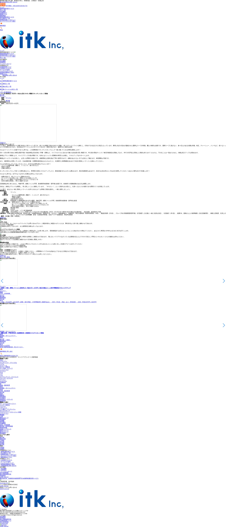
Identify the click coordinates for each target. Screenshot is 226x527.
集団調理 (3, 433)
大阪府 (2, 447)
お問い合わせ (12, 75)
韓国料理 (3, 401)
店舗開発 (3, 423)
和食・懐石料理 (5, 385)
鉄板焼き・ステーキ (6, 399)
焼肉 (1, 394)
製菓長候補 (3, 427)
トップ (2, 7)
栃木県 (2, 444)
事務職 (2, 415)
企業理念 (3, 62)
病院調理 (3, 396)
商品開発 (3, 419)
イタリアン (3, 361)
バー (1, 374)
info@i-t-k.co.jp (4, 489)
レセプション (4, 413)
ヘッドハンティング (6, 71)
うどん (2, 364)
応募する (3, 143)
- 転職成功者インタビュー (8, 454)
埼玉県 (2, 441)
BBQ (1, 360)
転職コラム (3, 14)
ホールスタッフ (5, 410)
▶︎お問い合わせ (12, 2)
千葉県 (2, 440)
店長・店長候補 (5, 425)
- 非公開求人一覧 (5, 453)
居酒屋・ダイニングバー (8, 388)
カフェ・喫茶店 (5, 367)
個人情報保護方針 (5, 474)
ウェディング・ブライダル (8, 362)
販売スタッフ (4, 432)
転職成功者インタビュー (8, 20)
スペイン (3, 371)
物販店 (2, 395)
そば (1, 372)
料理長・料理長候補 (6, 426)
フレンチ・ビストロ (6, 378)
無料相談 (3, 15)
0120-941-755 (16, 6)
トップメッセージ (5, 63)
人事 (1, 416)
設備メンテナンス (5, 429)
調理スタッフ (4, 430)
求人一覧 (3, 10)
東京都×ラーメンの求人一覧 (9, 89)
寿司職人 (3, 422)
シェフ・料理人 (5, 405)
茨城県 (2, 443)
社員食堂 (3, 398)
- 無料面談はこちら (6, 457)
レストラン (3, 381)
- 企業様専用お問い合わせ (8, 465)
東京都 (2, 95)
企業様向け (3, 13)
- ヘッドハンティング (7, 463)
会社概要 (3, 11)
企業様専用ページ (5, 67)
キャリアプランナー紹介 (8, 21)
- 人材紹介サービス (6, 460)
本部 (1, 389)
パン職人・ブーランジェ (8, 409)
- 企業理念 (3, 470)
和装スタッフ (4, 417)
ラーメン (3, 96)
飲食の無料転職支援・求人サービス (12, 347)
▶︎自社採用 (3, 2)
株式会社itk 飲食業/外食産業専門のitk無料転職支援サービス (19, 478)
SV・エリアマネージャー (8, 403)
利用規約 (3, 475)
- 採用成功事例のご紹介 (7, 464)
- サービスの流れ (5, 461)
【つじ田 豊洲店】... (6, 92)
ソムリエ (3, 406)
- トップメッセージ (6, 471)
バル (1, 375)
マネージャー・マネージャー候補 (10, 412)
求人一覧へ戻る (5, 257)
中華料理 (3, 382)
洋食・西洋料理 (5, 391)
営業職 (2, 420)
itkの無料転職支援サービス (8, 81)
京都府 (2, 449)
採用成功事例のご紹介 (7, 72)
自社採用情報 (4, 472)
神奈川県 (3, 439)
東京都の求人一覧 (5, 86)
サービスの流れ (5, 69)
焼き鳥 (2, 392)
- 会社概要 (3, 468)
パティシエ (3, 408)
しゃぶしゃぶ (4, 370)
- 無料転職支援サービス (7, 451)
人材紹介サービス (5, 68)
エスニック (3, 365)
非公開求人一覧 (5, 18)
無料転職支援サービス (7, 8)
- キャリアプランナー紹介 (8, 456)
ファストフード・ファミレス (9, 377)
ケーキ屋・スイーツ (6, 368)
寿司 (1, 386)
